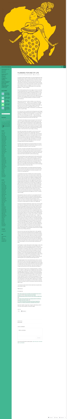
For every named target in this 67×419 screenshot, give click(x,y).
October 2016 (3, 150)
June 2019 (3, 134)
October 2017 (3, 144)
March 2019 (3, 135)
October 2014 (3, 165)
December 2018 (4, 136)
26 (3, 126)
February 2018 (4, 140)
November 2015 (4, 161)
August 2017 (3, 146)
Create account (4, 236)
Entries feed (3, 238)
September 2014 (4, 166)
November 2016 (4, 149)
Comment (38, 337)
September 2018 (4, 139)
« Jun (2, 127)
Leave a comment (37, 74)
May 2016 (3, 155)
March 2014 (3, 174)
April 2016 (3, 156)
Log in (2, 237)
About (62, 66)
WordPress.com (4, 241)
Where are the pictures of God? (7, 109)
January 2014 (3, 176)
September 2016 (4, 151)
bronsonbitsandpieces (6, 66)
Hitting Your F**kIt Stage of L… (7, 95)
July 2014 (3, 169)
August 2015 (3, 164)
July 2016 (3, 154)
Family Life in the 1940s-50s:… (7, 105)
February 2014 (4, 175)
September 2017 (4, 145)
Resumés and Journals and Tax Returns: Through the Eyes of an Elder (5, 82)
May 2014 (3, 171)
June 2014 (3, 170)
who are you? (20, 322)
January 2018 (3, 141)
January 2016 (3, 159)
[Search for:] (6, 113)
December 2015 (4, 160)
